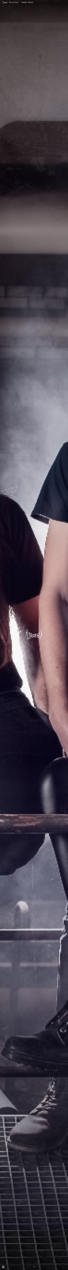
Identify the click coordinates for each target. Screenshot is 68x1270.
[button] (34, 1267)
